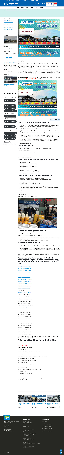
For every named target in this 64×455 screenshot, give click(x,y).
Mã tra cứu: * (7, 53)
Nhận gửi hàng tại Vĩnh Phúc (10, 122)
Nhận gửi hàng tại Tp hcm (10, 104)
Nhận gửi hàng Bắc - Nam (10, 139)
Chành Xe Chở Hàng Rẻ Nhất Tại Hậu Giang (39, 404)
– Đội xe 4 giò (6, 45)
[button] (38, 412)
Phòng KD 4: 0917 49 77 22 (8, 25)
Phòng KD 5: (6, 27)
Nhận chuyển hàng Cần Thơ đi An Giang (24, 268)
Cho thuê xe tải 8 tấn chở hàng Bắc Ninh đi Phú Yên (10, 63)
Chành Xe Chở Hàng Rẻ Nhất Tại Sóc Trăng (24, 404)
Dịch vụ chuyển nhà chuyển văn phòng (10, 84)
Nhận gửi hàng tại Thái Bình (10, 120)
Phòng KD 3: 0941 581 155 (47, 426)
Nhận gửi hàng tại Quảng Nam (10, 134)
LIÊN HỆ (46, 7)
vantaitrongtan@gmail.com (25, 0)
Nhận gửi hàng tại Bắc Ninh (10, 112)
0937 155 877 (11, 27)
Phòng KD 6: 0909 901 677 (8, 29)
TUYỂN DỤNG (41, 7)
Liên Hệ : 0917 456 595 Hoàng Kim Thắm (25, 58)
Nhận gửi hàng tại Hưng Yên (10, 117)
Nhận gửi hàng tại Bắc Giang (10, 114)
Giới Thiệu (22, 7)
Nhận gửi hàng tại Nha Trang (10, 136)
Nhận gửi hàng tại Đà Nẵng (10, 109)
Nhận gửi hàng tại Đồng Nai (10, 106)
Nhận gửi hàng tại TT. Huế (10, 130)
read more (20, 410)
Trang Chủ (17, 7)
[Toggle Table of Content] (58, 119)
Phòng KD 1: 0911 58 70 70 (8, 20)
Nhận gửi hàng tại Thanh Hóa (10, 127)
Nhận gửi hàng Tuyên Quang (10, 125)
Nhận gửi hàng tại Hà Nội (9, 101)
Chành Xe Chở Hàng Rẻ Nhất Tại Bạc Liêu (53, 404)
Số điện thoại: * (14, 53)
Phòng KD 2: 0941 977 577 (47, 424)
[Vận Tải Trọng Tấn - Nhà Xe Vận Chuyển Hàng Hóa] (11, 4)
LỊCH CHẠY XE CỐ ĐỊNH (33, 7)
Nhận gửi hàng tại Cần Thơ (10, 142)
